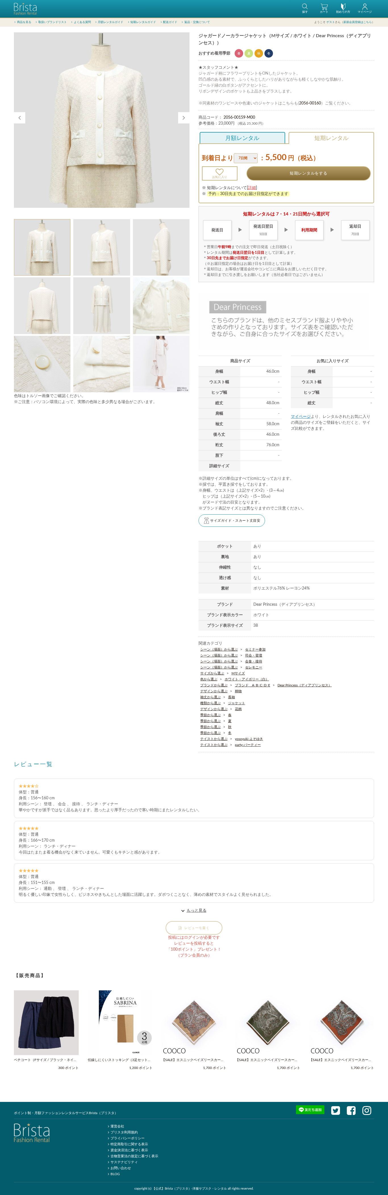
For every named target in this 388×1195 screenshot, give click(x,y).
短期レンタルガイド (143, 22)
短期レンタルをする (308, 173)
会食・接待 (253, 661)
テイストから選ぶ (214, 739)
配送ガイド (170, 22)
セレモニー (253, 667)
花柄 (238, 709)
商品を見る (24, 22)
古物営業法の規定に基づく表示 (134, 1156)
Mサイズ (238, 673)
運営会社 (117, 1126)
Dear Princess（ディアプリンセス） (305, 685)
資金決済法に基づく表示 (129, 1150)
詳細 (252, 188)
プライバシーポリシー (127, 1138)
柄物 (238, 691)
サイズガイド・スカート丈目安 (235, 520)
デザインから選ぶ (214, 691)
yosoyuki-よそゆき (249, 739)
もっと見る (196, 911)
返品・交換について (197, 22)
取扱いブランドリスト (52, 22)
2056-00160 (310, 103)
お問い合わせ (120, 1168)
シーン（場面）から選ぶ (219, 649)
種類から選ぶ (210, 703)
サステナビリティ (124, 1162)
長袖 (231, 697)
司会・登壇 (253, 655)
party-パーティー (248, 745)
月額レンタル (242, 138)
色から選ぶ (208, 679)
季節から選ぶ (210, 715)
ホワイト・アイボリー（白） (247, 679)
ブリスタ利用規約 (124, 1132)
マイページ (301, 417)
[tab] (42, 247)
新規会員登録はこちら (357, 22)
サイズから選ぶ (212, 673)
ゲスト (330, 22)
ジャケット (236, 703)
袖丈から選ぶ (210, 697)
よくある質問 (82, 22)
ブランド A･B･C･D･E (252, 685)
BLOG (115, 1174)
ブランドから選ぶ (214, 685)
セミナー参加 (255, 649)
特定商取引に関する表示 (129, 1144)
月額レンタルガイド (110, 22)
